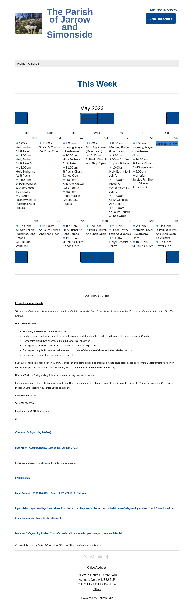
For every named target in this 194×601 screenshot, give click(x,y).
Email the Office (161, 18)
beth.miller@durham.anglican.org (60, 462)
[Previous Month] (21, 118)
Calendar (34, 63)
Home (21, 63)
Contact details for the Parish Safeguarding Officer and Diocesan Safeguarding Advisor (59, 545)
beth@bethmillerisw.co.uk (28, 462)
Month (89, 118)
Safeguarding (97, 295)
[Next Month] (172, 118)
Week (106, 118)
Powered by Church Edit (97, 597)
